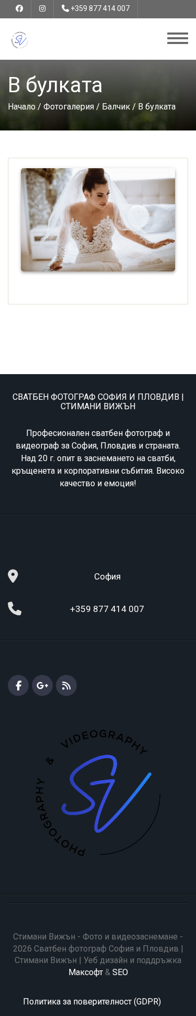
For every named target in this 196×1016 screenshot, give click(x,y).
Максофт (85, 972)
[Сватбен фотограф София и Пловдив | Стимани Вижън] (19, 40)
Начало (22, 107)
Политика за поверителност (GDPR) (92, 1002)
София (107, 576)
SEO (120, 972)
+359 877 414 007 (100, 8)
